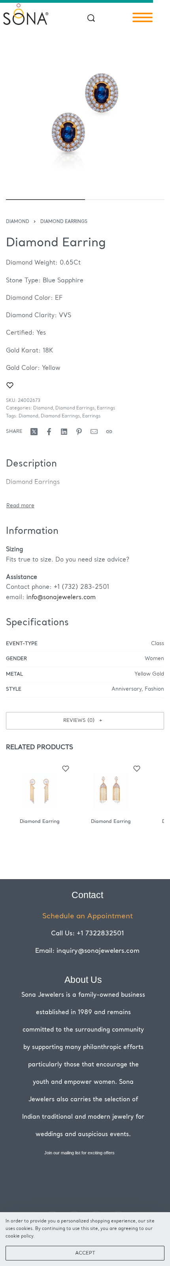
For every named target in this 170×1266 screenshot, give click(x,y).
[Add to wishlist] (10, 385)
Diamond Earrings (63, 222)
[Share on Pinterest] (79, 431)
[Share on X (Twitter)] (34, 431)
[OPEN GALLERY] (85, 112)
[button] (85, 720)
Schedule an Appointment (87, 916)
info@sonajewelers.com (61, 598)
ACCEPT (85, 1253)
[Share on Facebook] (49, 431)
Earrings (106, 408)
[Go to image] (45, 199)
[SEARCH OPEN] (91, 18)
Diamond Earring (40, 821)
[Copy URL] (109, 431)
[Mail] (94, 431)
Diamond (17, 222)
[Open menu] (142, 17)
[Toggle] (20, 506)
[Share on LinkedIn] (64, 431)
